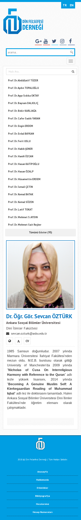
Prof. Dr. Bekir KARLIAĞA (22, 111)
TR (65, 5)
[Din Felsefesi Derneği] (23, 21)
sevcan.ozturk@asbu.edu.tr (29, 333)
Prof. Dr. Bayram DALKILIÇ (23, 103)
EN (72, 5)
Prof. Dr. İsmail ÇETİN (20, 187)
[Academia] (18, 341)
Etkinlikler (42, 487)
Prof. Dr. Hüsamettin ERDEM (24, 179)
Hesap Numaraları (42, 512)
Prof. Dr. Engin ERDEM (20, 126)
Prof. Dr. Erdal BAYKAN (21, 133)
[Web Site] (9, 341)
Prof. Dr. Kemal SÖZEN (21, 202)
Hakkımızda (42, 479)
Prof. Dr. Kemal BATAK (20, 194)
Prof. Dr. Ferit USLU (19, 141)
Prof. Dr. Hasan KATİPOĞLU (23, 164)
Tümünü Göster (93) (40, 232)
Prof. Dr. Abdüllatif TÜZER (23, 80)
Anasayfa (42, 471)
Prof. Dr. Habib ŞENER (20, 149)
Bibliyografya (42, 495)
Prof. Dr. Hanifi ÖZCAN (20, 156)
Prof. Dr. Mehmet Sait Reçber (24, 224)
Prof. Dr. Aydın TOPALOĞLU (23, 88)
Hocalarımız (42, 503)
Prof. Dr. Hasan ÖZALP (21, 171)
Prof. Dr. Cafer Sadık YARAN (24, 118)
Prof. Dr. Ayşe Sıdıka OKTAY (23, 95)
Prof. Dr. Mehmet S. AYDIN (23, 217)
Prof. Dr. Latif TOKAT (20, 209)
